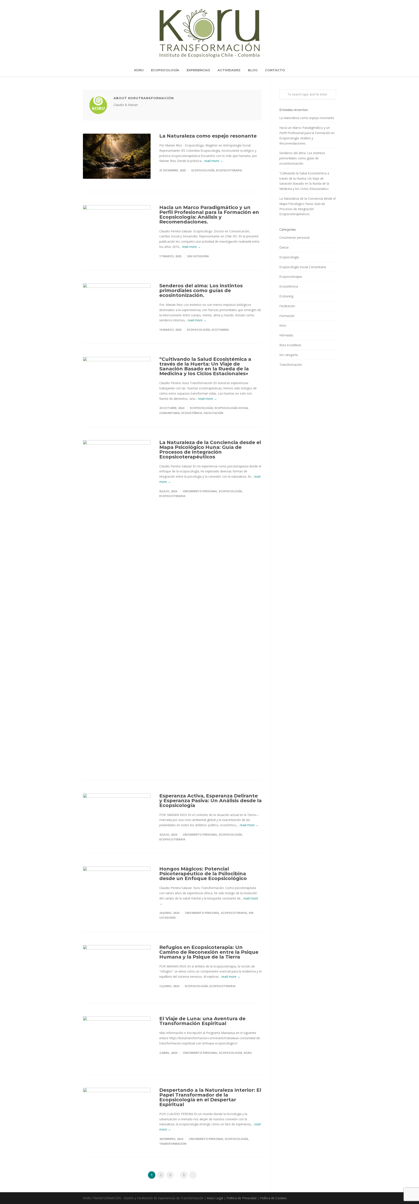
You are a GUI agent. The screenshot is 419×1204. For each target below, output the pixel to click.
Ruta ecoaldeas (290, 345)
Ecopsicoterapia (229, 170)
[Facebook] (305, 1198)
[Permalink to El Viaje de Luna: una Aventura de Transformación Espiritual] (117, 1038)
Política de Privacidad (241, 1198)
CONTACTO (275, 70)
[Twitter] (323, 1198)
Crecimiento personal (200, 491)
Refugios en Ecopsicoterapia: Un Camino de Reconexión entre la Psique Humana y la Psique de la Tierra (208, 952)
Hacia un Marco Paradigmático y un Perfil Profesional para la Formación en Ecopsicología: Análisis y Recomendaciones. (209, 214)
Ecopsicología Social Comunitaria (302, 267)
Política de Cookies (273, 1198)
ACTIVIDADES (229, 70)
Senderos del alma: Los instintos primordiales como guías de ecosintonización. (201, 290)
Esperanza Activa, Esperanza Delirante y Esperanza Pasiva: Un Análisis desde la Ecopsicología (210, 800)
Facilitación (213, 413)
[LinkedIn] (314, 1198)
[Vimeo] (331, 1198)
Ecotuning (220, 330)
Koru (248, 1053)
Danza (283, 247)
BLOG (253, 70)
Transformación (172, 1144)
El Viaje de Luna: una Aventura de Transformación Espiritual (202, 1021)
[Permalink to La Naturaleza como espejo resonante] (117, 156)
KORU (139, 70)
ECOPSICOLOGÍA (165, 70)
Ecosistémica (191, 413)
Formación (287, 316)
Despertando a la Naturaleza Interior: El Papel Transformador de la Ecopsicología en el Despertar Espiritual (210, 1097)
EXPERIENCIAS (198, 70)
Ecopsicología (203, 170)
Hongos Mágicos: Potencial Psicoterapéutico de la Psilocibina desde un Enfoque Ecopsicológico (203, 873)
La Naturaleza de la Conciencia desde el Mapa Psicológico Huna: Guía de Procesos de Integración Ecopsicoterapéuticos (210, 449)
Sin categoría (198, 256)
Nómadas (286, 335)
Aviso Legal (215, 1198)
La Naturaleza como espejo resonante (208, 136)
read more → (213, 161)
